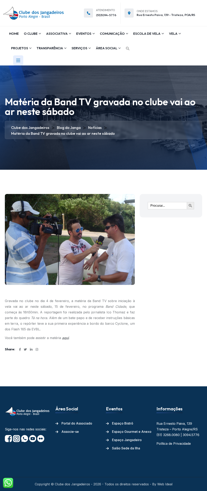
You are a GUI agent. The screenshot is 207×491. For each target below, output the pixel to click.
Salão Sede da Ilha (126, 448)
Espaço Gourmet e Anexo (131, 432)
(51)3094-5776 (106, 15)
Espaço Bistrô (122, 423)
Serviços (79, 48)
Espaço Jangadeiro (127, 440)
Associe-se (70, 432)
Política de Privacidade (173, 443)
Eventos (83, 34)
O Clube (31, 34)
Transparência (50, 48)
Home (14, 34)
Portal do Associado (76, 423)
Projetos (19, 48)
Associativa (57, 34)
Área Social (106, 48)
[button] (128, 48)
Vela (173, 34)
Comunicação (112, 34)
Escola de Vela (147, 34)
